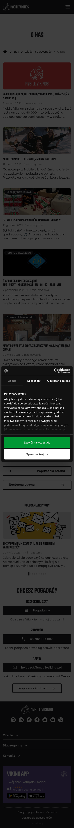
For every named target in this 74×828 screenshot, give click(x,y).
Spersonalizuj (35, 454)
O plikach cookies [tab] (58, 380)
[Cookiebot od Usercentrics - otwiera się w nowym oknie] (54, 370)
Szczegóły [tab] (33, 380)
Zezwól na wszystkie (37, 442)
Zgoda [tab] (12, 380)
